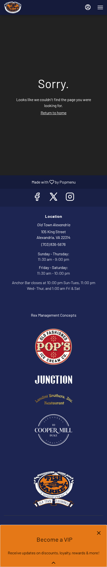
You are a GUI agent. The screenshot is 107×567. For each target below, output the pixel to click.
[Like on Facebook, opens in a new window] (37, 197)
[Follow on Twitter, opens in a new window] (53, 197)
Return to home (53, 112)
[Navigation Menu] (100, 7)
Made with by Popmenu (40, 182)
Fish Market (53, 489)
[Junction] (53, 379)
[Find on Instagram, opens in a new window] (69, 197)
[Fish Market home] (26, 7)
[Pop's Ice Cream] (53, 346)
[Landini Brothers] (53, 398)
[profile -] (88, 7)
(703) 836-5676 (53, 244)
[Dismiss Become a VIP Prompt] (99, 533)
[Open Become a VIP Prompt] (53, 563)
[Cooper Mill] (53, 429)
